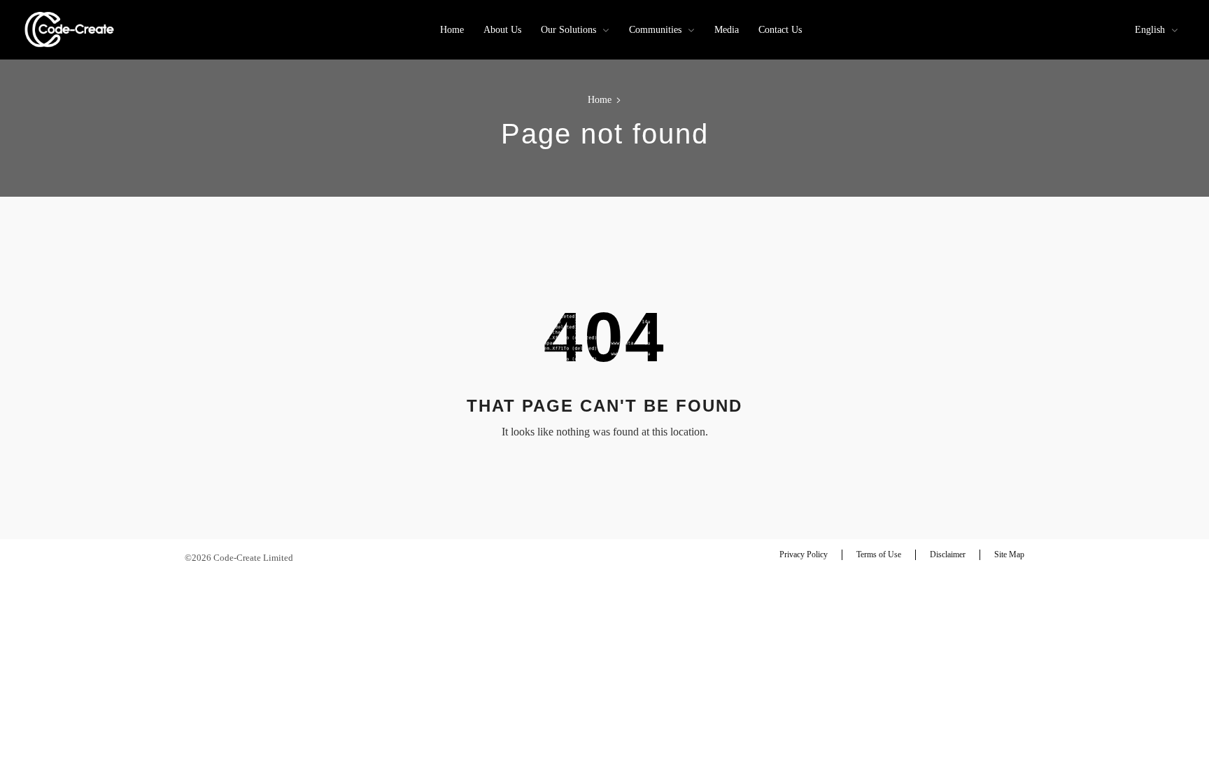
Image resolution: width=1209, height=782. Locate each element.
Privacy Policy (803, 554)
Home (452, 30)
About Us (502, 30)
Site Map (1009, 554)
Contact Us (780, 30)
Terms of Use (878, 554)
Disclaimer (948, 554)
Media (726, 30)
